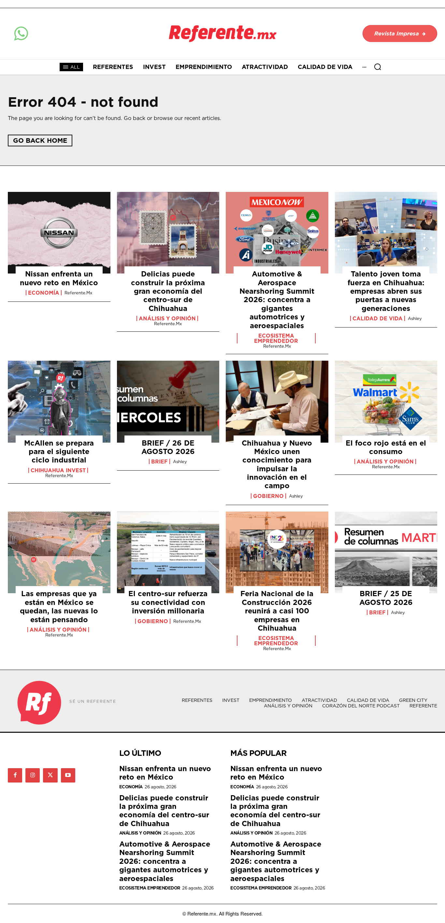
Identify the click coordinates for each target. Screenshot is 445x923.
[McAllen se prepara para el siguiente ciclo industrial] (59, 402)
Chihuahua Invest (58, 470)
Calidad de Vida (377, 318)
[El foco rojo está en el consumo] (386, 402)
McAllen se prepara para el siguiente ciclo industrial (59, 451)
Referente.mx (78, 293)
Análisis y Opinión (167, 318)
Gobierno (268, 496)
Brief (159, 461)
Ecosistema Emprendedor (276, 338)
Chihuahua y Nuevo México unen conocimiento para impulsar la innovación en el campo (277, 464)
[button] (377, 66)
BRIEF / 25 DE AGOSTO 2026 (386, 597)
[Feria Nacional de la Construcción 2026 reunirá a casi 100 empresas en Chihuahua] (277, 553)
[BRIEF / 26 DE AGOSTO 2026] (168, 402)
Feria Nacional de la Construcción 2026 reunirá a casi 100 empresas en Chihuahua (276, 610)
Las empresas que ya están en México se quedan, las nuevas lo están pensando (59, 606)
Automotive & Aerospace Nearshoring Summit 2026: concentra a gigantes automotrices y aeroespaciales (276, 299)
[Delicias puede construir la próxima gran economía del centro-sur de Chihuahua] (168, 233)
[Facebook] (15, 775)
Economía (43, 292)
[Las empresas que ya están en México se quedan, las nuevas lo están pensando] (59, 553)
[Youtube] (68, 775)
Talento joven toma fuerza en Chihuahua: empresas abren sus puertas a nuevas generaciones (386, 291)
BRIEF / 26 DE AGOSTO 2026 (168, 447)
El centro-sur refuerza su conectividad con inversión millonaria (168, 602)
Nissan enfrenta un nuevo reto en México (59, 278)
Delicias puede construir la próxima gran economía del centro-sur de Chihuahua (168, 291)
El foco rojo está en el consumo (386, 447)
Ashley (415, 318)
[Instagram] (32, 775)
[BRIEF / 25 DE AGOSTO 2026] (386, 553)
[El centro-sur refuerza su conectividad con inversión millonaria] (168, 553)
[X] (50, 775)
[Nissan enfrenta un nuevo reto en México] (59, 233)
